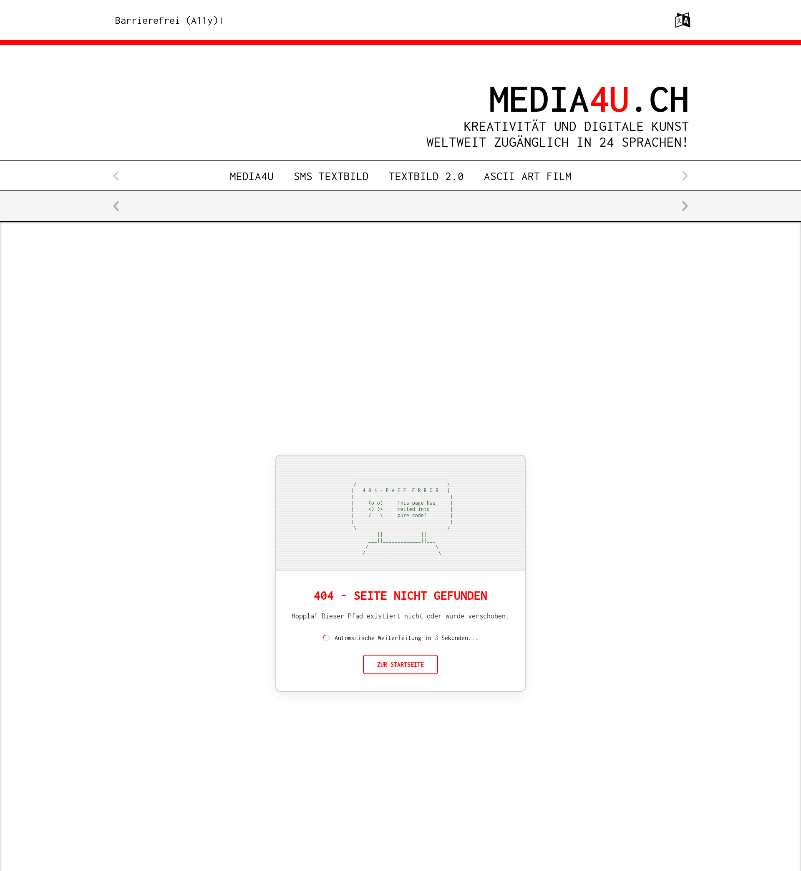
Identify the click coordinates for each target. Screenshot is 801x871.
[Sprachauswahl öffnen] (682, 20)
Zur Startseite (400, 664)
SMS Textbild (331, 176)
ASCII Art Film (528, 176)
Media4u (252, 176)
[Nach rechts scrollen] (684, 176)
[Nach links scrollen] (116, 176)
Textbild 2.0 (426, 176)
